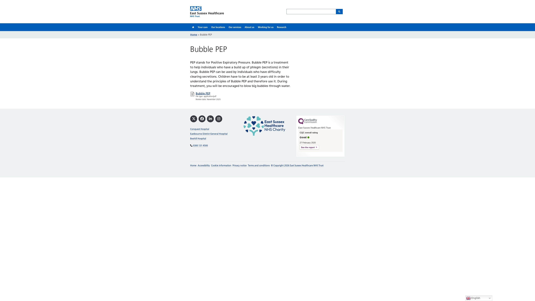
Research (281, 27)
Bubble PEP (203, 93)
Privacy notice (240, 165)
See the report (308, 147)
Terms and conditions (259, 165)
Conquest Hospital (199, 129)
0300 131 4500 (200, 145)
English (475, 298)
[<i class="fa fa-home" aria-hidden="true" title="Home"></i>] (193, 27)
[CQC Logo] (307, 123)
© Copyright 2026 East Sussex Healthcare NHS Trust (297, 165)
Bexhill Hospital (198, 138)
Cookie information (221, 165)
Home (193, 165)
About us (249, 27)
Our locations (218, 27)
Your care (203, 27)
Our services (235, 27)
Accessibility (204, 165)
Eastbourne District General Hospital (209, 133)
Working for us (265, 27)
